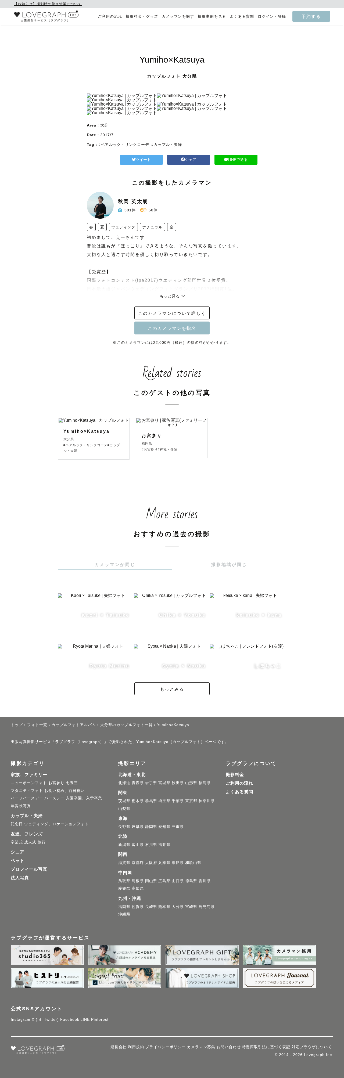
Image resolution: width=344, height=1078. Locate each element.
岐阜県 (138, 826)
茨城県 (124, 801)
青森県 (138, 783)
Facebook (69, 1019)
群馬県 (151, 801)
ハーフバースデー (27, 798)
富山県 (138, 844)
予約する (311, 16)
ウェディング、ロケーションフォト (56, 824)
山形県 (191, 783)
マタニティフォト (27, 790)
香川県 (205, 881)
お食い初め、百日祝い (64, 790)
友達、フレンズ (27, 834)
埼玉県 (164, 801)
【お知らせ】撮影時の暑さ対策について (48, 4)
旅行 (42, 842)
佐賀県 (138, 906)
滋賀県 (124, 862)
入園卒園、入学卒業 (84, 798)
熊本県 (164, 906)
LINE (85, 1019)
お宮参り (56, 783)
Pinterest (100, 1019)
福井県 (164, 844)
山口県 (178, 881)
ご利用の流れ (110, 17)
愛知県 (164, 826)
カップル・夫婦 (27, 815)
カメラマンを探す (178, 17)
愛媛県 (124, 888)
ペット (17, 860)
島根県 (138, 881)
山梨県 (124, 808)
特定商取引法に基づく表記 (266, 1047)
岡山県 (151, 881)
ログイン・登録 (272, 17)
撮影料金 (235, 774)
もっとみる (172, 689)
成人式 (30, 842)
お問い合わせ (229, 1047)
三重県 (178, 826)
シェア (190, 159)
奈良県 (178, 862)
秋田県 (178, 783)
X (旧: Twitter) (45, 1019)
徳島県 (191, 881)
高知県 (138, 888)
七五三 (72, 783)
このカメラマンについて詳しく (172, 313)
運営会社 (118, 1047)
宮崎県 (191, 906)
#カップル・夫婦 (166, 144)
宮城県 (164, 783)
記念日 (17, 824)
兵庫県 (164, 862)
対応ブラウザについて (312, 1047)
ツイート (143, 159)
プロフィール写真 (29, 869)
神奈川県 (207, 801)
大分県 (178, 906)
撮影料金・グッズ (142, 17)
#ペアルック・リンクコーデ (123, 144)
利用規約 (136, 1047)
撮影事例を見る (212, 17)
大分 (104, 125)
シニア (17, 852)
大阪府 (151, 862)
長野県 (124, 826)
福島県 (205, 783)
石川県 (151, 844)
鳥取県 (124, 881)
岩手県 (151, 783)
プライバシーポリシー (165, 1047)
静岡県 (151, 826)
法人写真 (20, 877)
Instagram (20, 1019)
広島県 (164, 881)
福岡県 (124, 906)
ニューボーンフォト (29, 783)
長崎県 (151, 906)
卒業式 (17, 842)
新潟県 (124, 844)
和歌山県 (193, 862)
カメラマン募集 (201, 1047)
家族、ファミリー (29, 774)
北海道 (124, 783)
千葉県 (178, 801)
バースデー (54, 798)
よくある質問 (242, 17)
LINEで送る (238, 159)
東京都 (191, 801)
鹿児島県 (207, 906)
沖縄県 (124, 914)
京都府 (138, 862)
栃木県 (138, 801)
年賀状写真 (21, 806)
